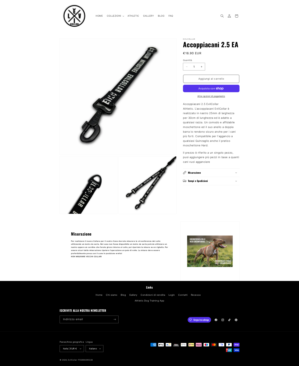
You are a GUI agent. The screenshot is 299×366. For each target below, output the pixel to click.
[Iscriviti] (114, 319)
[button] (115, 16)
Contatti (182, 295)
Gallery (133, 295)
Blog (123, 295)
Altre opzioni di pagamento (211, 96)
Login (171, 295)
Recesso (196, 295)
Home (99, 295)
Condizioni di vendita (153, 295)
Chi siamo (111, 295)
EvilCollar (72, 360)
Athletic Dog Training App (149, 300)
